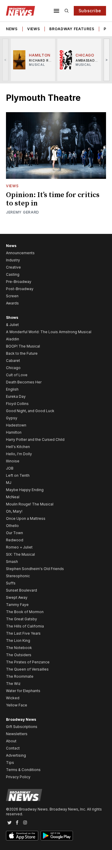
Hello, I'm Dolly (19, 454)
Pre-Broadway (18, 281)
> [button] (106, 59)
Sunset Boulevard (21, 590)
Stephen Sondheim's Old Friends (35, 568)
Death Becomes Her (24, 382)
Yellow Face (16, 705)
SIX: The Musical (20, 554)
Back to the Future (22, 353)
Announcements (20, 253)
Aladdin (12, 339)
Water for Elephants (23, 690)
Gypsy (11, 418)
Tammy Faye (17, 604)
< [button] (5, 59)
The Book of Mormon (25, 612)
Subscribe (90, 10)
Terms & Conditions (23, 769)
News (12, 29)
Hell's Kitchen (18, 446)
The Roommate (19, 676)
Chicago (13, 367)
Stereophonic (18, 576)
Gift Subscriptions (21, 726)
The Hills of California (25, 626)
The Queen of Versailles (27, 669)
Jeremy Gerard (22, 212)
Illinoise (12, 461)
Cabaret (13, 360)
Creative (13, 267)
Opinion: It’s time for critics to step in (52, 199)
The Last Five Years (23, 633)
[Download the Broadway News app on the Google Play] (57, 835)
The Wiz (13, 683)
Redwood (14, 540)
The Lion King (18, 640)
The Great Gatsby (21, 619)
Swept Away (16, 597)
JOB (9, 468)
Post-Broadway (19, 289)
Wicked (12, 698)
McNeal (12, 497)
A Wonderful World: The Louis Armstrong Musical (48, 332)
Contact (13, 748)
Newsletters (16, 734)
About (11, 741)
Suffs (11, 583)
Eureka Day (16, 396)
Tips (10, 762)
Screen (12, 296)
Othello (12, 525)
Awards (12, 303)
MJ (8, 482)
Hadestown (16, 425)
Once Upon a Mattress (25, 518)
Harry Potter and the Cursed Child (35, 439)
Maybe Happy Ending (25, 490)
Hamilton (14, 432)
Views (33, 29)
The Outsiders (18, 655)
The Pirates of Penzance (28, 662)
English (12, 389)
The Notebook (19, 647)
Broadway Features (71, 29)
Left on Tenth (18, 475)
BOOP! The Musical (23, 346)
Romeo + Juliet (19, 547)
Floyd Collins (17, 403)
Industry (13, 260)
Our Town (14, 533)
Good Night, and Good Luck (30, 411)
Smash (12, 561)
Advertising (16, 755)
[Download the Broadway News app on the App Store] (22, 835)
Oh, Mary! (14, 511)
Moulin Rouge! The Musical (29, 504)
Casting (12, 274)
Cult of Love (16, 375)
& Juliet (12, 324)
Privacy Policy (18, 777)
